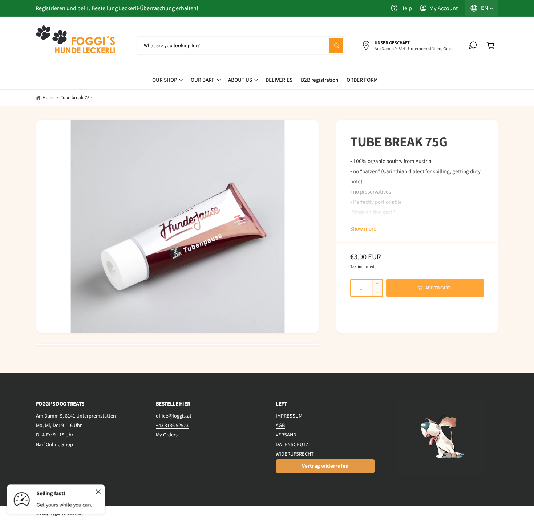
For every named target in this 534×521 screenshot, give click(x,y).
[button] (490, 45)
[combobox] (241, 45)
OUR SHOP (164, 80)
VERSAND (286, 435)
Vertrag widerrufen (325, 466)
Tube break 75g (76, 97)
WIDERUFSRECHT (295, 454)
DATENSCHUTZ (292, 444)
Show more (363, 229)
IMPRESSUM (289, 416)
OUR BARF (203, 80)
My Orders (167, 435)
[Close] (98, 492)
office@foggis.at (173, 416)
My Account (443, 8)
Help (406, 8)
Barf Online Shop (54, 444)
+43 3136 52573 (172, 425)
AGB (280, 425)
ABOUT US (240, 80)
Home (49, 97)
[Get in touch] (473, 45)
